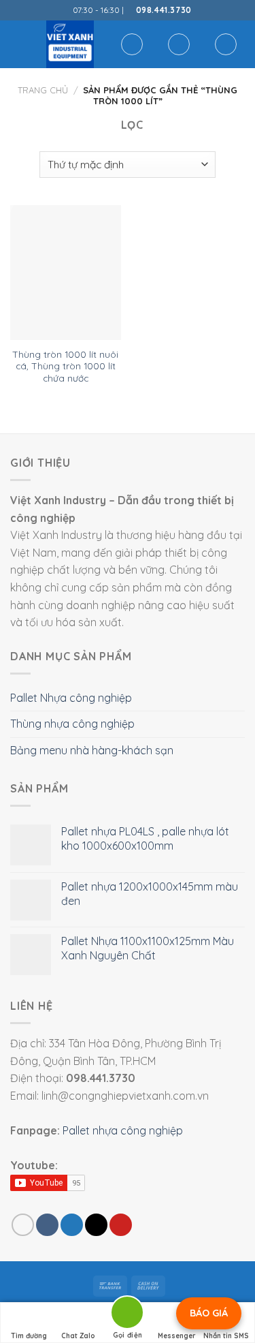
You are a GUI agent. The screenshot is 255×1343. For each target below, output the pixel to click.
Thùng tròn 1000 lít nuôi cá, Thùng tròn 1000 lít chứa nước (65, 366)
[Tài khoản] (179, 44)
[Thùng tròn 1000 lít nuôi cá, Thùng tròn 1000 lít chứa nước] (65, 272)
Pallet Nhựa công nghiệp (71, 698)
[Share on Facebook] (47, 1225)
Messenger (177, 1335)
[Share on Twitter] (72, 1225)
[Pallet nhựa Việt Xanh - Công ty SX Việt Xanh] (70, 44)
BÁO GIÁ (209, 1313)
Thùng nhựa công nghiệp (72, 723)
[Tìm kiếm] (132, 44)
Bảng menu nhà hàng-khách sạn (91, 750)
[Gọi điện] (127, 1314)
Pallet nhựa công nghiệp (123, 1130)
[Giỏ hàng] (226, 44)
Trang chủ (43, 89)
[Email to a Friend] (96, 1225)
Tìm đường (29, 1335)
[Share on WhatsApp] (23, 1225)
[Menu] (18, 44)
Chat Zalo (78, 1335)
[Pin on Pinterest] (120, 1225)
